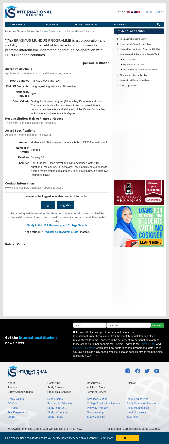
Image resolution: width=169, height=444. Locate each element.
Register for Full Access (133, 64)
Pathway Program (97, 407)
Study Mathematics (138, 407)
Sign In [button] (158, 12)
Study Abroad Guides (20, 392)
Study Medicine (96, 416)
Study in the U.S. (57, 407)
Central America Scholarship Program (140, 69)
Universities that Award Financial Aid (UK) (140, 49)
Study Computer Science (141, 403)
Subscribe (157, 325)
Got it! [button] (127, 438)
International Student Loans (133, 39)
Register (65, 205)
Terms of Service (96, 392)
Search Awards (129, 59)
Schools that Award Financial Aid (135, 44)
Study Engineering (137, 399)
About (11, 383)
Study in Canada (57, 412)
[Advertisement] (57, 280)
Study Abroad (55, 416)
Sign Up (149, 12)
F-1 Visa (13, 407)
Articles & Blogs (96, 387)
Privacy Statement (84, 348)
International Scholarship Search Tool (139, 54)
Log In (48, 205)
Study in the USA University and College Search (57, 225)
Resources (120, 24)
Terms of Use (148, 344)
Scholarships (55, 399)
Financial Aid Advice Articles (133, 75)
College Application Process (103, 403)
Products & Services (86, 24)
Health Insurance (137, 412)
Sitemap (131, 383)
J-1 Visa (12, 403)
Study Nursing (95, 412)
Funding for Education (60, 403)
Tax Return (133, 416)
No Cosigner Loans (129, 85)
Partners (13, 387)
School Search (17, 24)
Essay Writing (16, 399)
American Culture (97, 399)
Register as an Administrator (61, 232)
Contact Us (53, 383)
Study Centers (50, 24)
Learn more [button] (106, 438)
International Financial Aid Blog (135, 80)
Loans (11, 416)
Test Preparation (17, 412)
